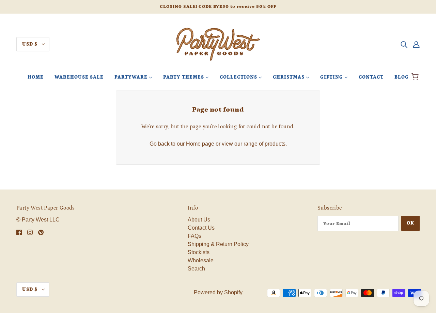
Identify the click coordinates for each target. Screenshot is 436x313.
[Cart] (416, 77)
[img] (404, 44)
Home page (200, 144)
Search (196, 268)
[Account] (416, 44)
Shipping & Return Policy (218, 244)
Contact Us (201, 228)
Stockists (198, 252)
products (275, 144)
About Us (199, 220)
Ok (410, 223)
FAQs (194, 236)
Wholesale (201, 260)
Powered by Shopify (218, 292)
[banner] (218, 44)
